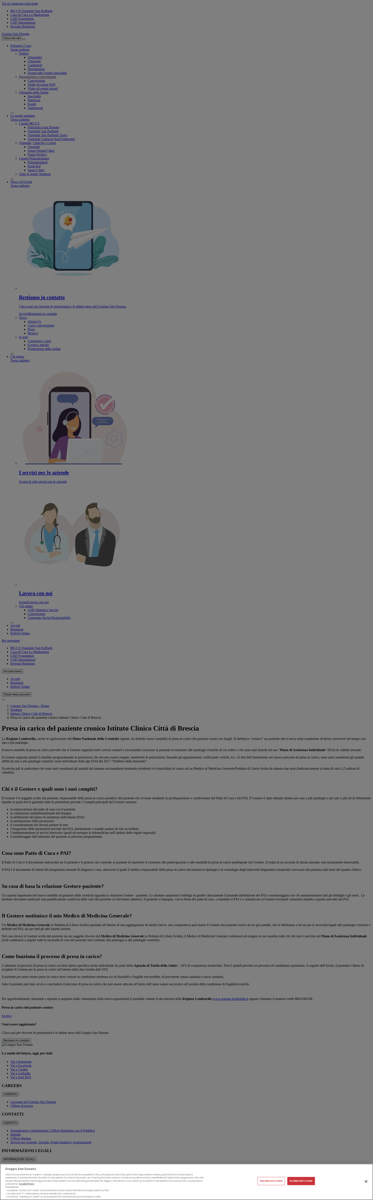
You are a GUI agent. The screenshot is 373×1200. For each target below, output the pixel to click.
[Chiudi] (366, 1181)
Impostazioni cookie (271, 1181)
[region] (186, 1182)
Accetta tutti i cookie (301, 1181)
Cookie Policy (26, 1184)
